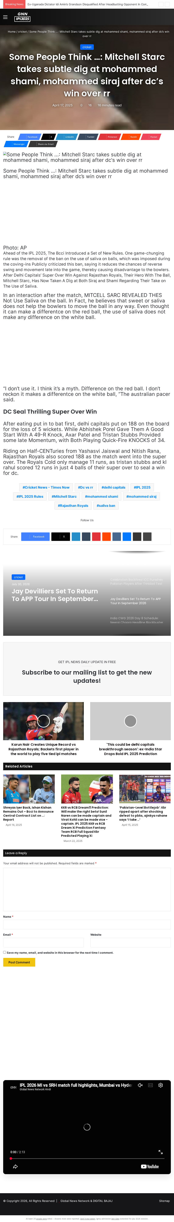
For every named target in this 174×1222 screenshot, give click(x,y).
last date (115, 1219)
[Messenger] (127, 536)
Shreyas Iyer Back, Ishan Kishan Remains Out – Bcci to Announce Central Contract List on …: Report (28, 813)
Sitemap (164, 1201)
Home (11, 31)
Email (8, 934)
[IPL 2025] (22, 17)
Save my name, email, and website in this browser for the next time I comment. (60, 952)
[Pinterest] (96, 536)
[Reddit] (106, 536)
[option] (87, 593)
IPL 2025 (143, 487)
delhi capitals (114, 487)
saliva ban (107, 505)
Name (8, 916)
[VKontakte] (116, 536)
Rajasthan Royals (74, 505)
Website (95, 934)
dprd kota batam (87, 1219)
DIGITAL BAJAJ (102, 1201)
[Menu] (5, 18)
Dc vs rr (86, 487)
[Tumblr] (86, 536)
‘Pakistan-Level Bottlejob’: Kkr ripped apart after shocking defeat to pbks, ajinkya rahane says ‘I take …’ (143, 813)
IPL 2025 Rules (31, 496)
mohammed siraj (142, 496)
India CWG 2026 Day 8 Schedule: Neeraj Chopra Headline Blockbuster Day (53, 595)
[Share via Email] (137, 536)
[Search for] (169, 18)
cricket (22, 31)
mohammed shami (102, 496)
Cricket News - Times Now (47, 487)
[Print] (147, 536)
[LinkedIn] (76, 536)
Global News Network (75, 1201)
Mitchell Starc (65, 496)
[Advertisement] (87, 214)
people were (41, 1219)
